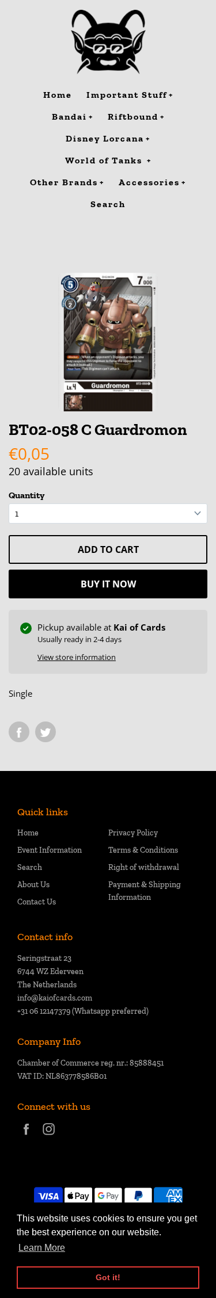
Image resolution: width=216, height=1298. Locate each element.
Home (28, 833)
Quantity (26, 495)
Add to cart (108, 549)
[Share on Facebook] (19, 731)
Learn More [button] (41, 1248)
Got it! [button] (108, 1277)
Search (29, 867)
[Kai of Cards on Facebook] (26, 1137)
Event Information (49, 850)
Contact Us (36, 902)
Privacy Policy (133, 833)
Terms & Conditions (143, 850)
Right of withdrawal (143, 867)
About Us (33, 884)
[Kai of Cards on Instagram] (49, 1137)
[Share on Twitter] (45, 731)
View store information (76, 657)
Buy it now (108, 584)
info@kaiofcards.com (54, 998)
